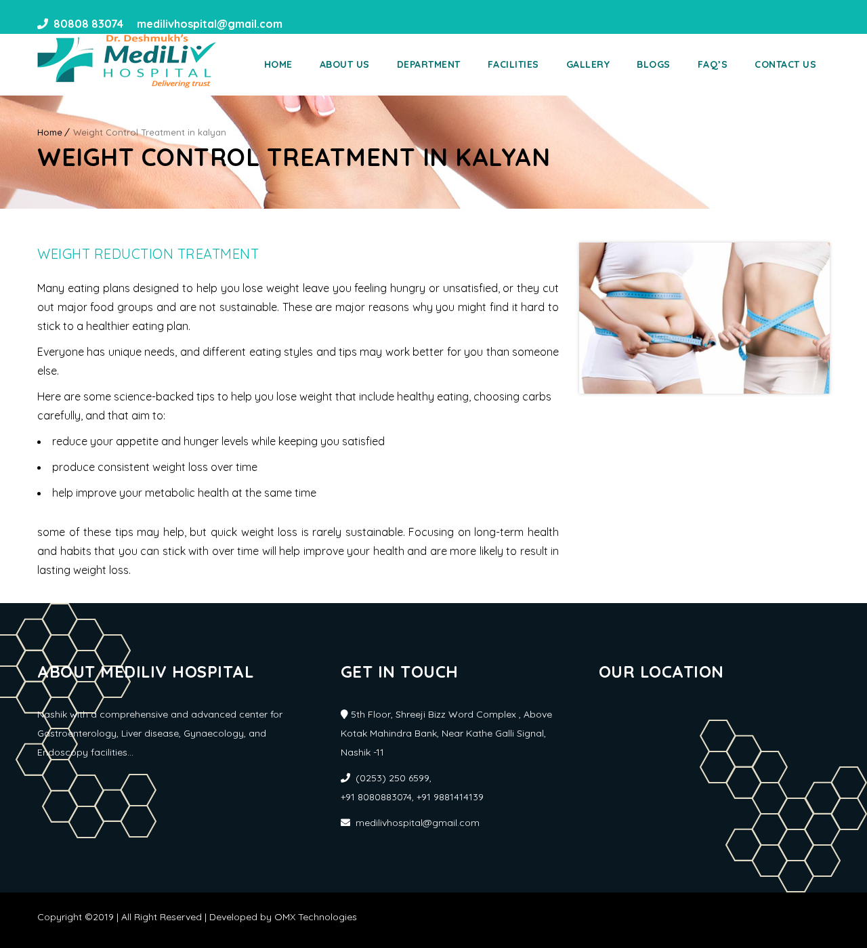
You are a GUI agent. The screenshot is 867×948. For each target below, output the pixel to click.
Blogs (654, 64)
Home (278, 64)
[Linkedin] (322, 24)
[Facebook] (297, 24)
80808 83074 (88, 23)
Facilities (513, 64)
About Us (345, 64)
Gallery (588, 64)
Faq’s (713, 64)
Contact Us (785, 64)
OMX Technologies (315, 917)
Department (429, 64)
